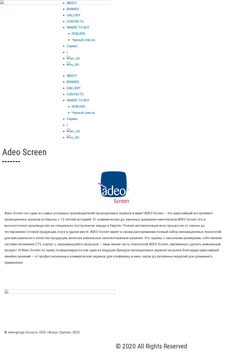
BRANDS (73, 9)
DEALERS (78, 34)
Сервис (72, 46)
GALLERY (73, 15)
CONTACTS (75, 21)
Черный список (83, 40)
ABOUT (72, 3)
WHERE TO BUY (78, 27)
